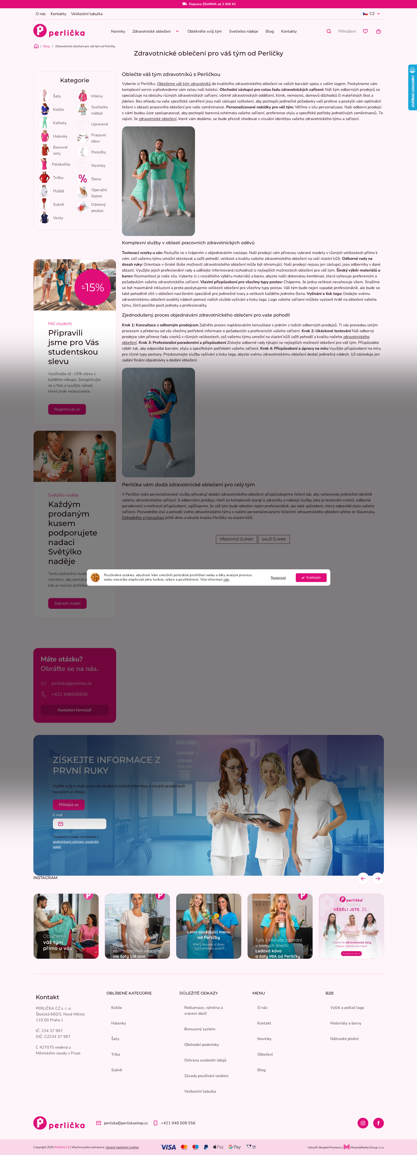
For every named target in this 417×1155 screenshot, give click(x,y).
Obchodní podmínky (201, 1044)
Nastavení (278, 578)
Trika (115, 1054)
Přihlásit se (69, 805)
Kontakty (58, 14)
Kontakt (264, 1023)
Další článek (274, 539)
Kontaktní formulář (75, 710)
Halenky (118, 1023)
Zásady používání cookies (206, 1076)
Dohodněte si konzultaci (143, 517)
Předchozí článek (236, 539)
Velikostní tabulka (86, 14)
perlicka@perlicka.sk (72, 683)
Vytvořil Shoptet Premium (324, 1147)
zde (226, 579)
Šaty (115, 1039)
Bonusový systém (199, 1029)
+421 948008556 (70, 694)
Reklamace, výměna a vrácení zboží (203, 1010)
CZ (372, 13)
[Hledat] (329, 31)
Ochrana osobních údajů (205, 1060)
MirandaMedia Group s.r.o (367, 1147)
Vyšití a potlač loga (347, 1007)
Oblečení (265, 1054)
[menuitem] (118, 31)
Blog (261, 1070)
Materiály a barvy (345, 1023)
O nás (41, 14)
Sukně (116, 1070)
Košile (116, 1007)
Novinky (264, 1039)
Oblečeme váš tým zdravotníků (184, 83)
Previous (363, 879)
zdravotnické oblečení (157, 119)
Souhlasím (313, 577)
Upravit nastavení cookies (122, 1147)
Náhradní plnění (344, 1039)
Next (378, 879)
